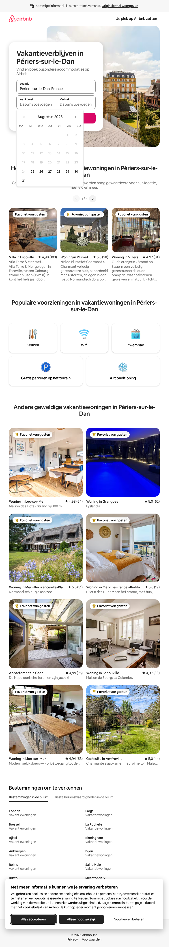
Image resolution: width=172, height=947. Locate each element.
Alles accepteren (33, 919)
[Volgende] (92, 198)
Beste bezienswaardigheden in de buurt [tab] (84, 797)
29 (67, 171)
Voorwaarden (91, 939)
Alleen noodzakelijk (81, 919)
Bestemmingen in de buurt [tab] (28, 797)
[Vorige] (76, 198)
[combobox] (56, 88)
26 (41, 171)
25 (32, 171)
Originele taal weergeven (120, 6)
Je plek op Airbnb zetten (136, 18)
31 (23, 181)
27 (50, 171)
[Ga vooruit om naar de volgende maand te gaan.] (75, 117)
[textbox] (36, 104)
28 (58, 171)
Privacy (72, 939)
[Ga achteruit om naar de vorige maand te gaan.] (24, 117)
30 (76, 171)
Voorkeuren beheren (129, 919)
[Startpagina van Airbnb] (20, 19)
